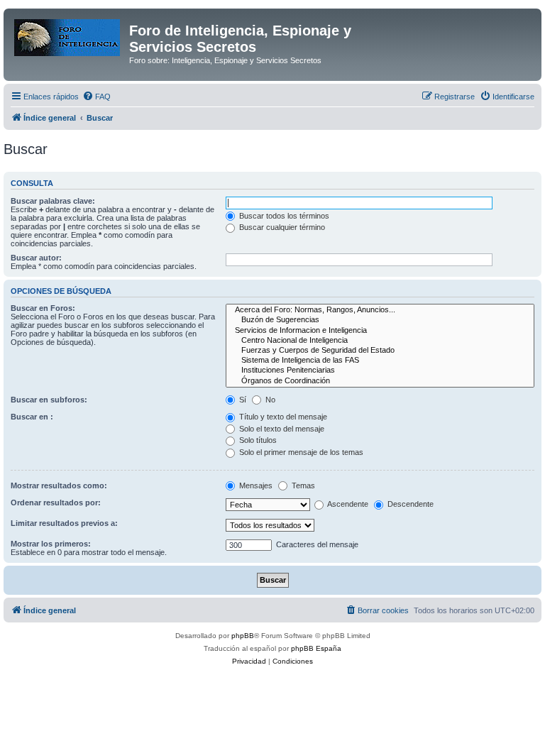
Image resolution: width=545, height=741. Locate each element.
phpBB (242, 636)
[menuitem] (96, 96)
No (269, 399)
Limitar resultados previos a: (64, 523)
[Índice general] (68, 34)
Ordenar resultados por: (56, 502)
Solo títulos (257, 440)
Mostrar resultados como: (59, 485)
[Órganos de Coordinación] (380, 381)
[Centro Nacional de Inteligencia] (380, 341)
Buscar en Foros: (43, 308)
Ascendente (347, 504)
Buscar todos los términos (283, 216)
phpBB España (316, 648)
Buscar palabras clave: (53, 201)
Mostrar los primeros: (51, 543)
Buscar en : (32, 416)
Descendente (409, 504)
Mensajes (254, 485)
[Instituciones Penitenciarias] (380, 370)
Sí (241, 399)
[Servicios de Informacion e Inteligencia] (380, 331)
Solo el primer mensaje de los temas (300, 452)
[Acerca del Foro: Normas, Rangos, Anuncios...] (380, 310)
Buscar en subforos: (49, 399)
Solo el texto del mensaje (280, 428)
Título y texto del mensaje (282, 416)
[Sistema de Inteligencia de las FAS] (380, 361)
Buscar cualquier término (281, 227)
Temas (302, 485)
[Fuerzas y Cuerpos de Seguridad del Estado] (380, 351)
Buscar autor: (36, 257)
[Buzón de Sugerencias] (380, 320)
